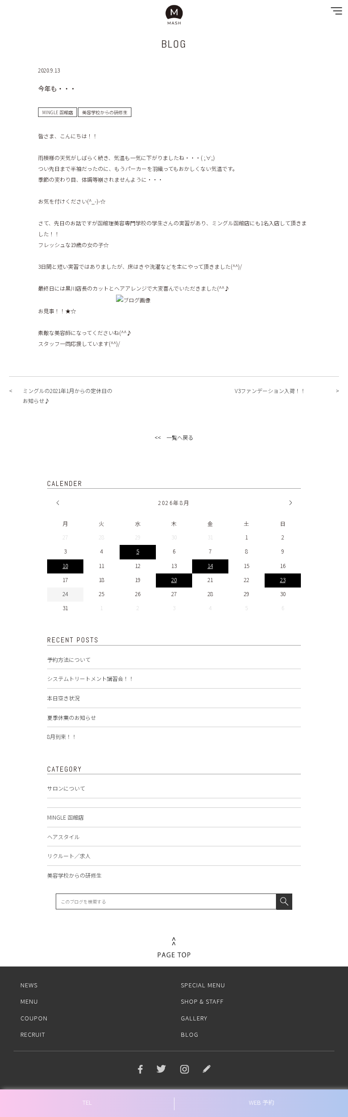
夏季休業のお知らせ (71, 717)
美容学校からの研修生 (74, 875)
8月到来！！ (62, 736)
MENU (29, 1001)
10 (65, 565)
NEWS (29, 985)
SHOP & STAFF (202, 1001)
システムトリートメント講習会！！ (90, 678)
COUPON (34, 1018)
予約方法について (69, 659)
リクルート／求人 (69, 856)
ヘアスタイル (63, 836)
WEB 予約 (261, 1102)
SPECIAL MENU (203, 985)
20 (174, 579)
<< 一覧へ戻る (174, 437)
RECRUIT (32, 1034)
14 (210, 565)
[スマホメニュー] (334, 13)
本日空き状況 (63, 698)
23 (282, 579)
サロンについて (66, 788)
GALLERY (194, 1018)
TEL (87, 1102)
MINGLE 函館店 (65, 817)
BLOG (189, 1034)
